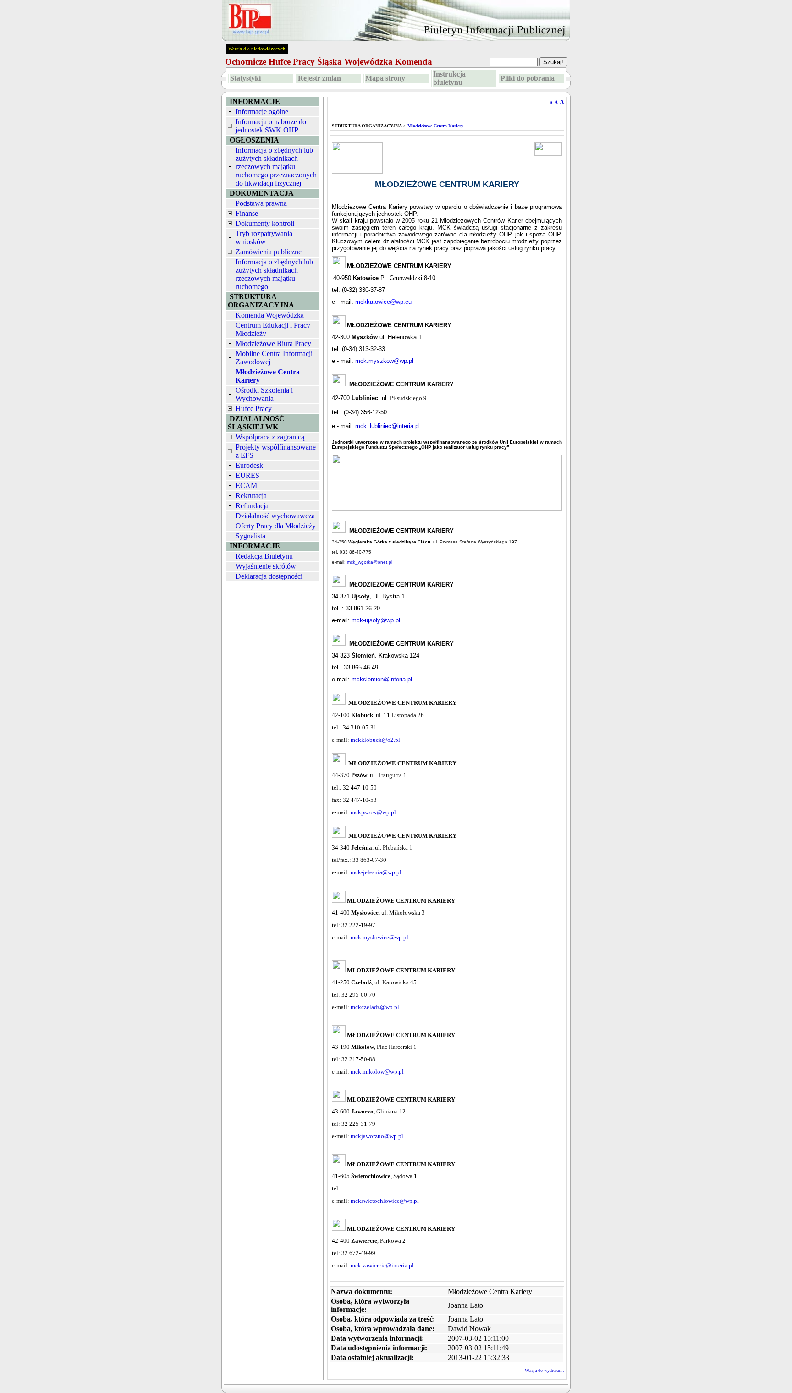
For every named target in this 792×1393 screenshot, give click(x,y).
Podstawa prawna (261, 203)
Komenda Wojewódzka (270, 315)
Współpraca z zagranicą (270, 437)
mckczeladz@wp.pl (375, 1007)
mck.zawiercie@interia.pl (382, 1265)
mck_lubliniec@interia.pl (387, 425)
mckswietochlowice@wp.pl (385, 1200)
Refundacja (252, 506)
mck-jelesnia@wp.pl (376, 872)
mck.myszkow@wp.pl (384, 360)
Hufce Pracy (254, 408)
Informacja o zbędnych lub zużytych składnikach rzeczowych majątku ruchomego (274, 274)
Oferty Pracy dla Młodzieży (276, 526)
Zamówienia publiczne (269, 252)
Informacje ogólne (262, 111)
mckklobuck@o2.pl (375, 739)
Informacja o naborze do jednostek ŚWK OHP (271, 126)
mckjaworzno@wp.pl (377, 1136)
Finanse (247, 213)
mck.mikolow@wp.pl (377, 1071)
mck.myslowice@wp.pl (379, 937)
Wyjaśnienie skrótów (266, 566)
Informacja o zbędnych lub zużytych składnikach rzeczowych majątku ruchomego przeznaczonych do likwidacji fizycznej (276, 166)
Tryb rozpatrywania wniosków (264, 238)
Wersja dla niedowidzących (257, 48)
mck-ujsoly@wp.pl (376, 620)
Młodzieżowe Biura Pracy (273, 343)
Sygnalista (250, 536)
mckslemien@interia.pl (382, 679)
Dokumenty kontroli (265, 223)
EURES (247, 475)
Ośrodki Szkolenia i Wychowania (264, 394)
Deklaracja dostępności (269, 576)
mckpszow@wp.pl (373, 812)
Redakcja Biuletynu (264, 556)
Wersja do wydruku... (544, 1370)
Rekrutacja (251, 495)
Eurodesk (249, 465)
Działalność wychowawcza (275, 516)
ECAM (246, 485)
